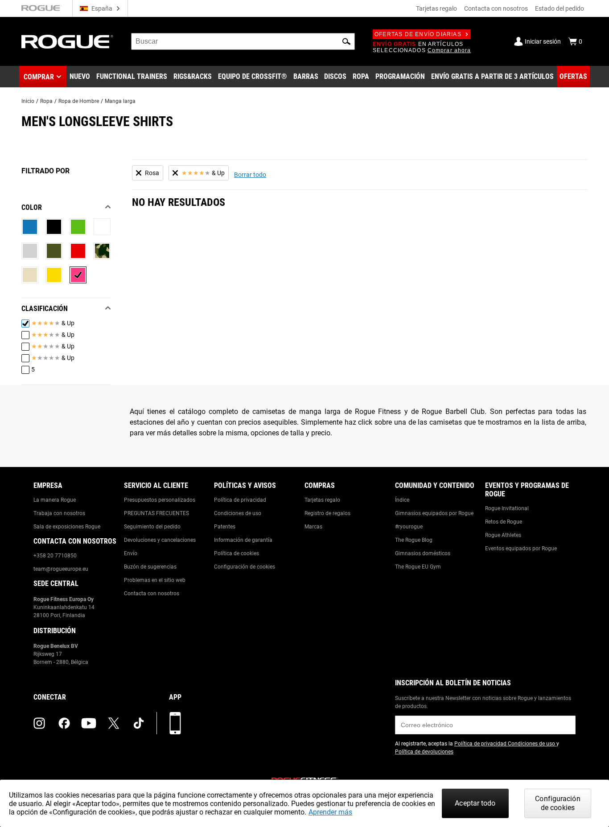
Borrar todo (250, 174)
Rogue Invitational (507, 508)
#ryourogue (409, 527)
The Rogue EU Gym (418, 567)
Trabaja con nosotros (59, 513)
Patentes (224, 527)
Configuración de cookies (244, 567)
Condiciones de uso (237, 513)
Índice (402, 500)
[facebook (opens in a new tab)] (64, 723)
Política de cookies (236, 553)
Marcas (313, 527)
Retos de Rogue (503, 522)
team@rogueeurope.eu (60, 569)
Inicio (27, 101)
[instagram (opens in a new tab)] (39, 723)
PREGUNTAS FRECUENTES (156, 513)
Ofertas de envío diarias (417, 34)
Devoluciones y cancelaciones (160, 540)
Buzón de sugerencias (150, 567)
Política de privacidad (240, 500)
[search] (243, 41)
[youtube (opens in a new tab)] (89, 723)
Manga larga (120, 101)
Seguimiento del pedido (152, 527)
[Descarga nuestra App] (175, 723)
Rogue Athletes (503, 535)
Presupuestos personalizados (159, 500)
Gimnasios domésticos (422, 553)
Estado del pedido (559, 8)
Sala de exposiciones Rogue (66, 527)
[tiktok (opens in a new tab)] (139, 723)
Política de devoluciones (424, 752)
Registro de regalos (327, 513)
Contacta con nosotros (496, 8)
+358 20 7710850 (55, 556)
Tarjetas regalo (436, 8)
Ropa (46, 101)
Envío (130, 553)
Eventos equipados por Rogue (521, 548)
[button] (346, 41)
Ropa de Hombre (78, 101)
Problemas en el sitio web (154, 580)
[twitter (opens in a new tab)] (114, 723)
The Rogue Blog (413, 540)
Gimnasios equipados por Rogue (434, 513)
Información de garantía (243, 540)
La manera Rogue (54, 500)
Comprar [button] (39, 77)
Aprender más (330, 812)
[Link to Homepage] (67, 41)
